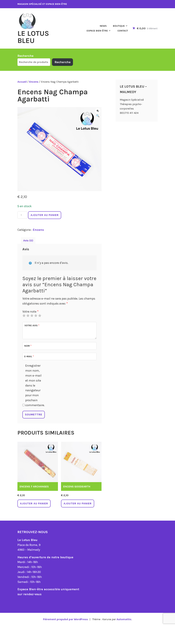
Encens (33, 81)
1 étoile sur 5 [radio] (23, 315)
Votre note (30, 311)
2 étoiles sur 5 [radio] (27, 315)
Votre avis (31, 325)
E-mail (29, 356)
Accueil (22, 81)
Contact (122, 30)
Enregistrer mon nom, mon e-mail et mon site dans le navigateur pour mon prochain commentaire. (34, 385)
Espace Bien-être (97, 30)
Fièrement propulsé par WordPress (65, 619)
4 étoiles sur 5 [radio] (35, 315)
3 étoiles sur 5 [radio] (31, 315)
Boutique (119, 25)
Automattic (124, 619)
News (103, 25)
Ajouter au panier (45, 215)
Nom (27, 345)
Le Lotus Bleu (33, 37)
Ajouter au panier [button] (34, 503)
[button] (97, 111)
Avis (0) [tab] (28, 240)
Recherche (25, 56)
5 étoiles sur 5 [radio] (39, 315)
